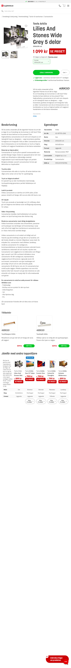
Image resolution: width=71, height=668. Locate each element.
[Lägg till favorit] (26, 26)
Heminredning (23, 16)
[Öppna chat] (66, 662)
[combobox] (41, 61)
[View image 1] (5, 54)
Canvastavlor (48, 16)
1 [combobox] (64, 72)
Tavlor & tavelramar (36, 16)
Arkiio (35, 116)
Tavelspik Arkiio (42, 334)
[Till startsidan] (7, 6)
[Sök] (2, 11)
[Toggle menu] (68, 5)
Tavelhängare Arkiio (8, 334)
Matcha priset (53, 57)
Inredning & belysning (10, 16)
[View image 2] (14, 54)
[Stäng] (46, 656)
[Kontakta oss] (60, 6)
